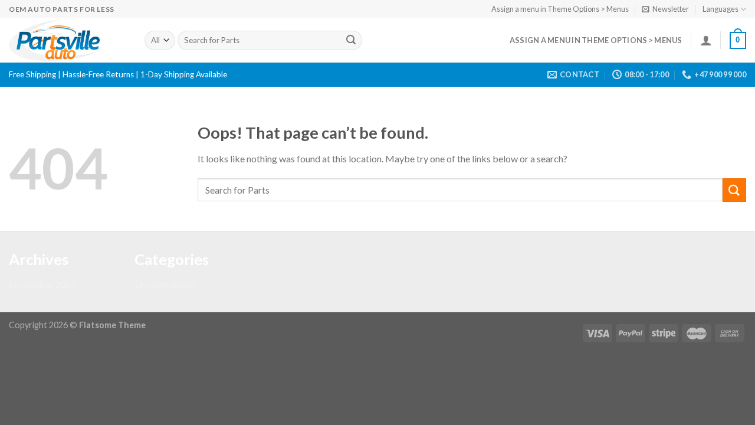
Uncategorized (164, 284)
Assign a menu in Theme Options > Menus (560, 9)
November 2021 (42, 284)
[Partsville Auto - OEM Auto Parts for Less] (68, 40)
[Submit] (351, 41)
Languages (720, 9)
